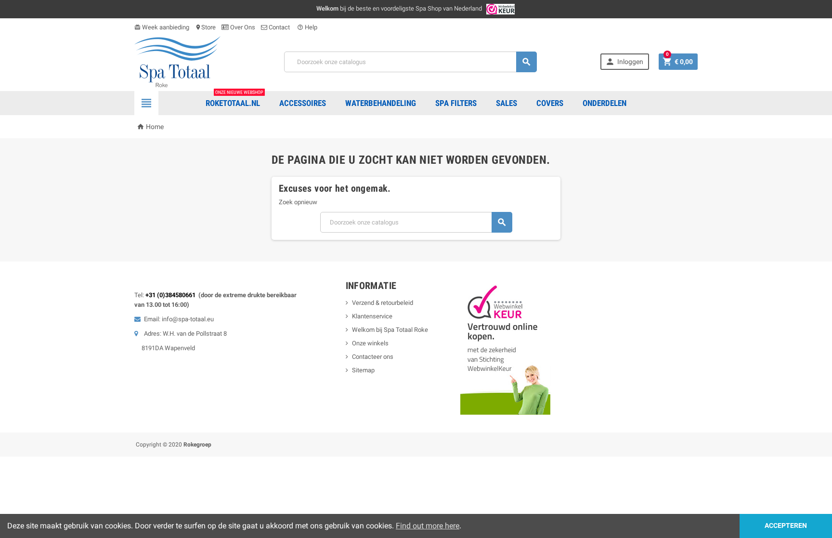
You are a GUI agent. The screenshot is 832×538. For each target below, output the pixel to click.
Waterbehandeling (380, 103)
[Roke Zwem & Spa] (177, 61)
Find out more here (427, 525)
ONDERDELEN (604, 103)
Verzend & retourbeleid (382, 302)
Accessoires (302, 103)
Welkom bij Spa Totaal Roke (390, 329)
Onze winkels (370, 343)
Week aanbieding (161, 27)
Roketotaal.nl (234, 99)
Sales (506, 103)
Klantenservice (372, 316)
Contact (279, 27)
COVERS (549, 103)
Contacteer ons (372, 356)
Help (307, 27)
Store (205, 27)
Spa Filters (456, 103)
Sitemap (363, 370)
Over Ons (242, 27)
